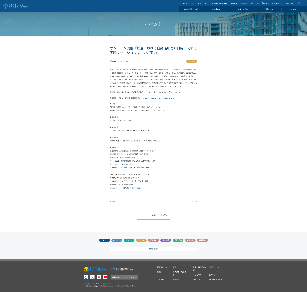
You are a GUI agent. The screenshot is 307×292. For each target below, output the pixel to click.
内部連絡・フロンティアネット (124, 277)
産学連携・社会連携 (219, 3)
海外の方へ (294, 9)
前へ (113, 201)
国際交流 (244, 3)
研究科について (188, 3)
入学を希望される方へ (191, 9)
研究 (206, 3)
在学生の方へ (217, 9)
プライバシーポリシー (102, 283)
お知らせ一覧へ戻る (159, 215)
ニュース (129, 240)
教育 (199, 3)
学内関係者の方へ (215, 279)
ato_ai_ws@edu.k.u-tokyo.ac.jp (128, 188)
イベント (141, 240)
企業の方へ (268, 9)
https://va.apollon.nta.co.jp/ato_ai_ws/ (158, 98)
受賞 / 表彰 (178, 240)
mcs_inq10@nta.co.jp (124, 164)
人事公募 (190, 240)
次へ (194, 201)
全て (104, 240)
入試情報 (233, 3)
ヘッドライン (116, 240)
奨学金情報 (202, 240)
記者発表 (153, 240)
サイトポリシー (89, 283)
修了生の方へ (243, 9)
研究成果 (166, 240)
